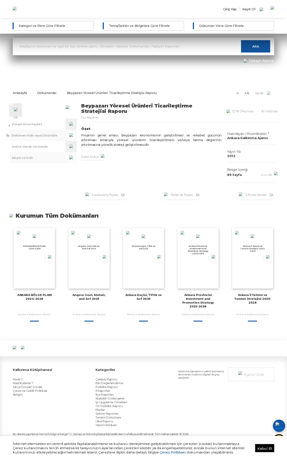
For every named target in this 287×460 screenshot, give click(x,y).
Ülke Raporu (104, 421)
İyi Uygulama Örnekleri (111, 402)
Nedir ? (18, 379)
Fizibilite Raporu (107, 387)
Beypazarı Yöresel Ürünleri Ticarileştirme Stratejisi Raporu (112, 93)
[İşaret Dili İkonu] (279, 426)
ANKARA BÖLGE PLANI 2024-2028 (34, 296)
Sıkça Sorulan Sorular (28, 387)
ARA (255, 46)
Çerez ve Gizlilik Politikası (30, 390)
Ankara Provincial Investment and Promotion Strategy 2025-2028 (198, 300)
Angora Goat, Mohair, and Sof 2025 (89, 296)
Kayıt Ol (249, 9)
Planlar (100, 410)
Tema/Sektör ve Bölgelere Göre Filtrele (139, 26)
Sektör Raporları (107, 413)
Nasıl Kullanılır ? (23, 383)
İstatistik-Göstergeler (110, 398)
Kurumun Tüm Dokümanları (57, 215)
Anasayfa (20, 93)
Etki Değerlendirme (109, 383)
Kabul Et (264, 448)
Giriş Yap (230, 9)
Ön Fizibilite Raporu (109, 406)
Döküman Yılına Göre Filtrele (221, 26)
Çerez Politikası (173, 452)
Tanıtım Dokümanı (108, 417)
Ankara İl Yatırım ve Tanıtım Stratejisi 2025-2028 (252, 298)
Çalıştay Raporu (106, 379)
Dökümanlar (47, 93)
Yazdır (259, 93)
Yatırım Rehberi (106, 425)
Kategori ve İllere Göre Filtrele (42, 26)
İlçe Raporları (105, 394)
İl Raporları (103, 390)
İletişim (18, 394)
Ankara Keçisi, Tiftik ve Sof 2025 (143, 296)
